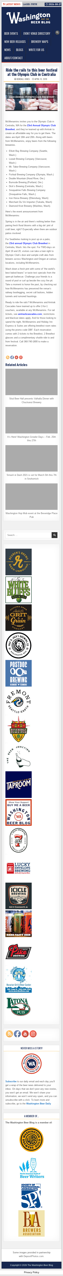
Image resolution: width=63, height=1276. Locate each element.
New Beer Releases (15, 42)
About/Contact (13, 58)
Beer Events (11, 33)
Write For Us (36, 50)
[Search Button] (57, 32)
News (7, 50)
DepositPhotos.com (34, 1256)
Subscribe (10, 1081)
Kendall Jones (23, 79)
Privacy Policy (31, 1272)
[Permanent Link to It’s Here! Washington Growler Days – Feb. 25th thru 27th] (31, 420)
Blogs (19, 50)
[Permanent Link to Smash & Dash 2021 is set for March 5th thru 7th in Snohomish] (31, 458)
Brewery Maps (39, 42)
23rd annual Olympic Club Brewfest (28, 243)
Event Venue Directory (36, 33)
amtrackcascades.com (30, 314)
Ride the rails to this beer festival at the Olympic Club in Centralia (31, 72)
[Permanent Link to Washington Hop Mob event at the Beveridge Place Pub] (31, 496)
